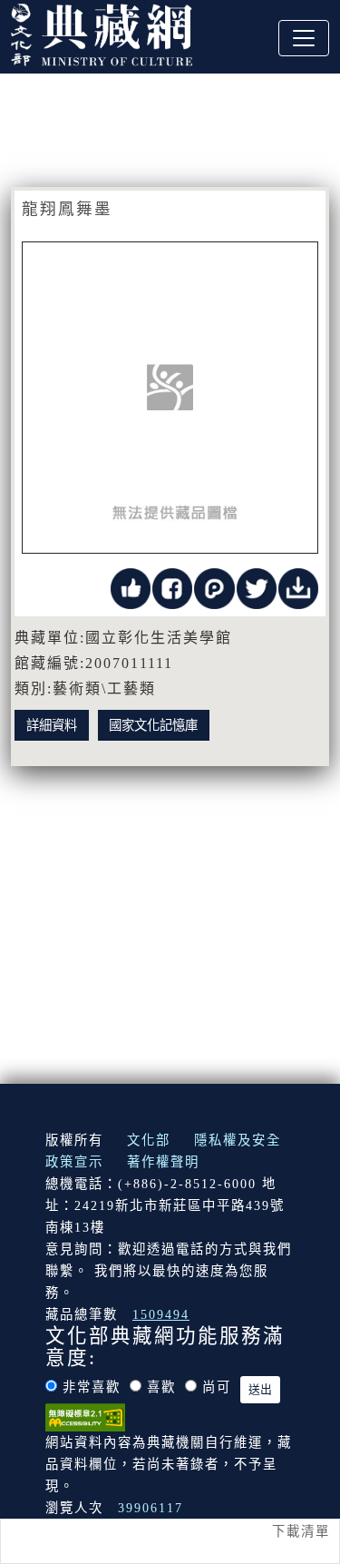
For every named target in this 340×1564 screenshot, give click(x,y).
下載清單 (301, 1531)
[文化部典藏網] (101, 32)
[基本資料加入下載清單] (298, 587)
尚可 (216, 1387)
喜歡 (161, 1387)
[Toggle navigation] (303, 38)
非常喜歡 (92, 1387)
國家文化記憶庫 (153, 725)
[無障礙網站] (85, 1416)
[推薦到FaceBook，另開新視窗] (172, 587)
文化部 (148, 1140)
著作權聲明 (163, 1162)
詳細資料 (51, 725)
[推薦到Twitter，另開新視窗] (257, 587)
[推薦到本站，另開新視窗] (131, 587)
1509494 (160, 1314)
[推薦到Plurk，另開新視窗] (214, 587)
